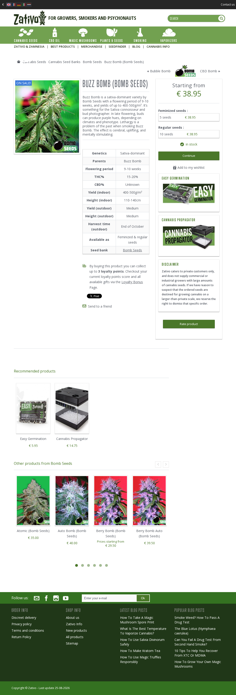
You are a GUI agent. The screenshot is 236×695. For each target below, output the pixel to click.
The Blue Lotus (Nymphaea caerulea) (194, 630)
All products (74, 637)
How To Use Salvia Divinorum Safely (142, 641)
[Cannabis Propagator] (189, 237)
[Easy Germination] (189, 194)
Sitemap (72, 643)
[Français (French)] (13, 3)
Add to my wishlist (191, 167)
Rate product (189, 324)
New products (76, 630)
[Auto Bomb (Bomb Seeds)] (72, 500)
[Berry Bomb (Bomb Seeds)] (110, 500)
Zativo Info (74, 624)
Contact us (228, 4)
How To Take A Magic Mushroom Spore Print (137, 619)
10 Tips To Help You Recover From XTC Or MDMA (196, 652)
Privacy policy (22, 624)
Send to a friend (100, 306)
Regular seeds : (171, 127)
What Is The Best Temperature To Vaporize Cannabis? (143, 630)
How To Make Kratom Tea (140, 650)
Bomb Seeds (132, 250)
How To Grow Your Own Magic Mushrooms (197, 664)
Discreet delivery (24, 617)
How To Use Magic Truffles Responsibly (140, 659)
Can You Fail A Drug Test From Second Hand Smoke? (197, 641)
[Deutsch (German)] (18, 3)
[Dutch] (29, 3)
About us (72, 617)
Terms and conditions (28, 630)
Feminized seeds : (173, 110)
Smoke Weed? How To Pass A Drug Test (197, 619)
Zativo (32, 688)
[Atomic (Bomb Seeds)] (33, 500)
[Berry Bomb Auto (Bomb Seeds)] (149, 500)
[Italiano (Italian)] (24, 3)
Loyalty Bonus (132, 282)
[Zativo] (30, 13)
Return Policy (21, 637)
